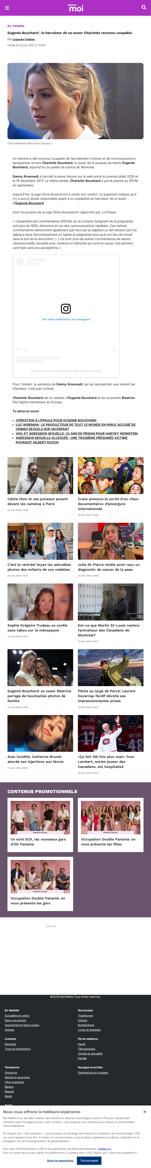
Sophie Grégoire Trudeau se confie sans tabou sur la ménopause (37, 627)
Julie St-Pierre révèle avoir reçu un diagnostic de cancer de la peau (109, 567)
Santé (81, 1044)
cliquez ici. (105, 1148)
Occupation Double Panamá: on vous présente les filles (108, 841)
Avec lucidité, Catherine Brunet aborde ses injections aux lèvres (35, 759)
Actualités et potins (17, 1015)
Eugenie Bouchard (29, 203)
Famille (82, 1058)
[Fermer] (144, 1111)
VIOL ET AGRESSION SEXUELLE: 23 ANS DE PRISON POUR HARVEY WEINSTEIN (77, 433)
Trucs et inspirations (17, 1048)
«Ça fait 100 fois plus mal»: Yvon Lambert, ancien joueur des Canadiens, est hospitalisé (106, 762)
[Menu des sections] (7, 8)
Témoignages (86, 1048)
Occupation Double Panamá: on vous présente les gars (38, 900)
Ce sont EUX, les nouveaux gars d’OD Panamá (38, 841)
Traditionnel (85, 1015)
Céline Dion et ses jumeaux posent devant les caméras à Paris (37, 501)
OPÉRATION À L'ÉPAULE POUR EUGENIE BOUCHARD (56, 420)
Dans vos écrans (15, 1020)
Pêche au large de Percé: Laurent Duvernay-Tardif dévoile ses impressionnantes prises (106, 696)
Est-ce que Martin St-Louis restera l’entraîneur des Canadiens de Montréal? (108, 630)
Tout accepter (89, 1160)
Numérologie (86, 1025)
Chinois (82, 1020)
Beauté (9, 1091)
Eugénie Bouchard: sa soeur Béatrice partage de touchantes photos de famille (39, 696)
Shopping (11, 1072)
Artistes (9, 1029)
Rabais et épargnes (17, 1077)
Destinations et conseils (93, 1072)
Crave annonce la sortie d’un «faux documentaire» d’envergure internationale (108, 504)
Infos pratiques (14, 1082)
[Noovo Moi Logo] (75, 7)
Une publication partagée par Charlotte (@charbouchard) (65, 370)
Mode (8, 1096)
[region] (75, 1136)
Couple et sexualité (90, 1053)
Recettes (10, 1044)
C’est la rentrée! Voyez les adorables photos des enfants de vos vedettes (39, 567)
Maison (9, 1086)
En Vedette (15, 26)
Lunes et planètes (89, 1029)
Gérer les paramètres (60, 1160)
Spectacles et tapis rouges (22, 1025)
